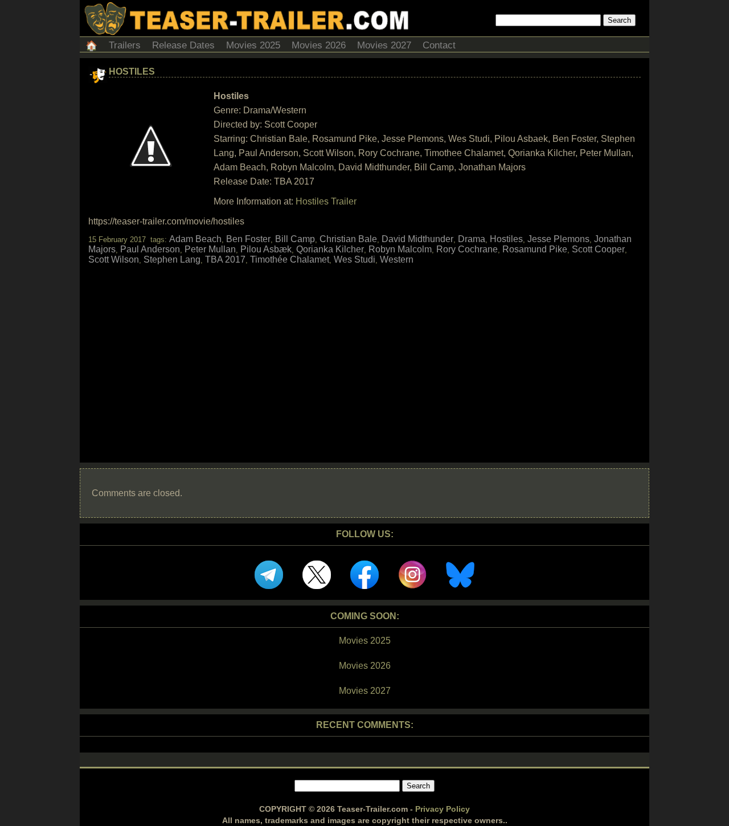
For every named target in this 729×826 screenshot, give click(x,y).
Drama (471, 239)
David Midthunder (417, 239)
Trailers (125, 45)
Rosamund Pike (534, 249)
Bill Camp (295, 239)
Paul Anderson (150, 249)
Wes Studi (354, 259)
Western (396, 259)
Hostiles (132, 71)
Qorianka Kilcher (330, 249)
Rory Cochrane (467, 249)
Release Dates (183, 45)
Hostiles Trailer (326, 201)
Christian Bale (348, 239)
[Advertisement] (364, 354)
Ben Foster (248, 239)
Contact (439, 45)
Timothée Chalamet (289, 259)
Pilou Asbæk (266, 249)
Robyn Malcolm (400, 249)
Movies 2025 (253, 45)
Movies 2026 (319, 45)
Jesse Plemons (558, 239)
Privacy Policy (442, 808)
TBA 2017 (225, 259)
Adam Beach (195, 239)
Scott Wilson (113, 259)
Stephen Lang (172, 259)
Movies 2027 (384, 45)
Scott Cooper (598, 249)
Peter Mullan (210, 249)
